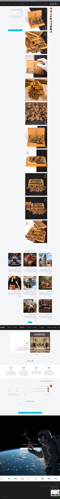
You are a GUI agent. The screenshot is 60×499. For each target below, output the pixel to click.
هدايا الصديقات (49, 290)
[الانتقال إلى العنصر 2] (51, 11)
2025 (23, 354)
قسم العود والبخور (46, 3)
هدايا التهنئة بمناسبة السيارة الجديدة (31, 290)
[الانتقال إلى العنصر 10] (51, 32)
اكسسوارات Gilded (22, 3)
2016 (37, 354)
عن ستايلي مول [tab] (43, 483)
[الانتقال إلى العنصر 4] (51, 16)
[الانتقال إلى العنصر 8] (51, 27)
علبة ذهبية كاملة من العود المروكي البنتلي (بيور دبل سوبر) (39, 388)
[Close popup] (58, 490)
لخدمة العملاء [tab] (56, 483)
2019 (33, 354)
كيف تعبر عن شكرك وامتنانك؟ (32, 267)
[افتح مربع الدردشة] (58, 498)
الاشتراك (24, 448)
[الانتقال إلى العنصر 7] (51, 24)
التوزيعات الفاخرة (40, 3)
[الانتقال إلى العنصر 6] (51, 21)
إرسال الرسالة (30, 412)
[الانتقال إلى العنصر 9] (51, 29)
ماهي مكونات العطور (48, 267)
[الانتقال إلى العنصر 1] (51, 9)
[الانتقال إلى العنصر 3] (51, 14)
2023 (28, 354)
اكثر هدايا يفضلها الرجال (48, 314)
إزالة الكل (46, 394)
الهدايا (14, 3)
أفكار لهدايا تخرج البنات (17, 290)
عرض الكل (30, 322)
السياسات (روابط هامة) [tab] (50, 483)
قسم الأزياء (27, 3)
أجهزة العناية (31, 3)
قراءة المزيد (50, 273)
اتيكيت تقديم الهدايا (18, 267)
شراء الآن (15, 30)
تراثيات (17, 3)
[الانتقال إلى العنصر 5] (51, 19)
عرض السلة (49, 394)
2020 (31, 354)
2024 (25, 354)
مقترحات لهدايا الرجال (33, 314)
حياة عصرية (35, 3)
